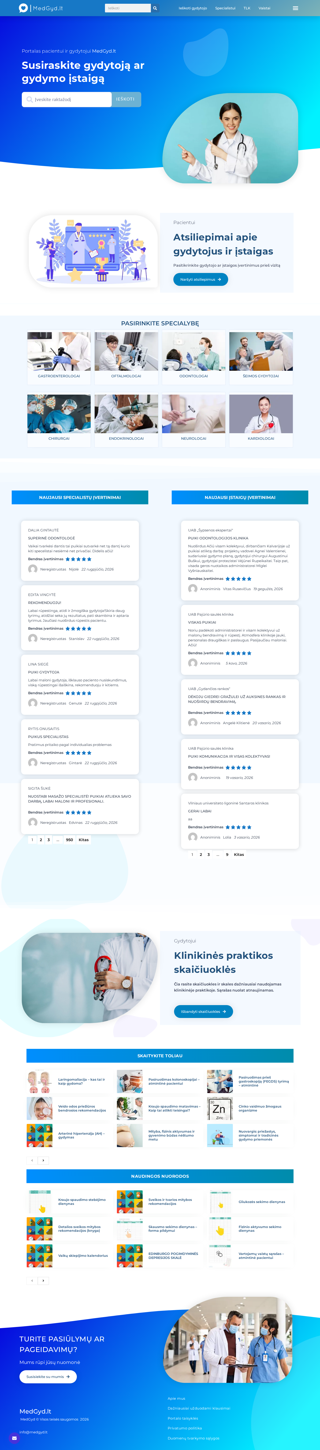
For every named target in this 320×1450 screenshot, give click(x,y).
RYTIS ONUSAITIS (43, 729)
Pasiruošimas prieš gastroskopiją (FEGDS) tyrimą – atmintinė (264, 1081)
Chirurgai (59, 438)
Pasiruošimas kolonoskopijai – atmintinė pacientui (174, 1081)
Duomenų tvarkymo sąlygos (194, 1438)
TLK (247, 8)
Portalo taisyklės (183, 1418)
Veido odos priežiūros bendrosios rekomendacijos (82, 1108)
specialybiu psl (159, 318)
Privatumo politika (185, 1428)
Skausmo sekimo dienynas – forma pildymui (173, 1229)
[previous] (32, 1161)
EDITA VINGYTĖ (42, 594)
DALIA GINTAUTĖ (43, 530)
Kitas (84, 840)
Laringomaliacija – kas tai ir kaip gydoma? (81, 1081)
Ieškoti (125, 99)
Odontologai (193, 376)
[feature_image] (59, 353)
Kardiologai (261, 438)
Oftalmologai (126, 376)
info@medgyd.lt (33, 1432)
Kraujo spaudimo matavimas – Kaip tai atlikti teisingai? (175, 1108)
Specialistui (225, 8)
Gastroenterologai (59, 376)
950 (70, 838)
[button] (295, 8)
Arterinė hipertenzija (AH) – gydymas (81, 1135)
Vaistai (264, 8)
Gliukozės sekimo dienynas (262, 1202)
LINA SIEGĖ (38, 664)
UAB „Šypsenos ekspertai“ (210, 530)
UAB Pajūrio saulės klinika (211, 614)
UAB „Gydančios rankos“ (209, 689)
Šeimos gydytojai (261, 376)
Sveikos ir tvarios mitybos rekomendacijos (170, 1202)
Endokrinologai (126, 438)
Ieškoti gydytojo (193, 8)
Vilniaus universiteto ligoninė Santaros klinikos (228, 803)
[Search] (155, 8)
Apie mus (176, 1398)
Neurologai (193, 438)
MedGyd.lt (35, 1411)
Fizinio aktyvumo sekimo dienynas (260, 1229)
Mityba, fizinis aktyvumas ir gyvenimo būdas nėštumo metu (172, 1135)
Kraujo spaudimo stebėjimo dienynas (82, 1202)
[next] (43, 1161)
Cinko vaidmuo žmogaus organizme (260, 1108)
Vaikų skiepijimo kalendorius (83, 1256)
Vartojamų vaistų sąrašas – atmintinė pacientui (261, 1256)
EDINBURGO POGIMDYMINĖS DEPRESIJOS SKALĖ (173, 1256)
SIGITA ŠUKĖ (39, 788)
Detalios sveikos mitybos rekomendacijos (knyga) (79, 1229)
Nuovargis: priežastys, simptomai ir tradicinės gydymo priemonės (258, 1135)
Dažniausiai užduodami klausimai (199, 1408)
